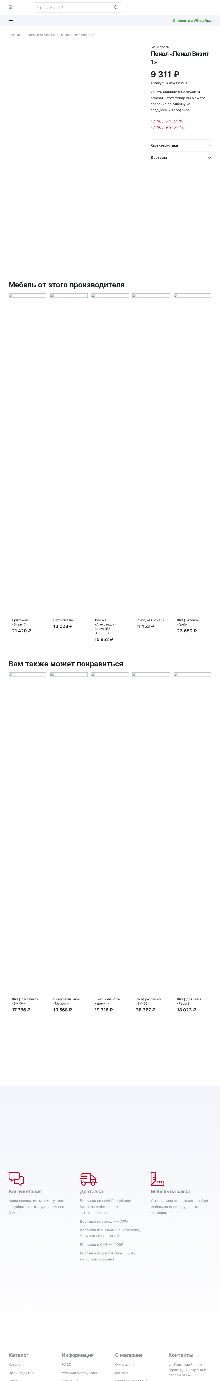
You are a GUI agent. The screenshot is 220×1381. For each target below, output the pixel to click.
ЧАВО (66, 1364)
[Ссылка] (19, 7)
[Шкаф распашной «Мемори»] (69, 675)
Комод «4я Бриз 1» (150, 620)
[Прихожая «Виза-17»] (27, 296)
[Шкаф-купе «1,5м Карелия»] (110, 675)
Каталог (15, 1364)
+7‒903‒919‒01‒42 (167, 127)
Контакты (123, 1373)
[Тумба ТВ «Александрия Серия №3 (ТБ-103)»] (110, 296)
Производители (22, 1373)
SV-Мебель (160, 47)
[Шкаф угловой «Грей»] (192, 296)
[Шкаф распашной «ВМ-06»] (151, 675)
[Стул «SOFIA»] (69, 296)
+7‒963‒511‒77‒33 (167, 121)
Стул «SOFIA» (63, 620)
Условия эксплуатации (81, 1373)
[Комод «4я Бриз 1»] (151, 296)
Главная (15, 35)
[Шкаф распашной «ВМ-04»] (27, 675)
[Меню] (11, 20)
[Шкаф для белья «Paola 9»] (192, 675)
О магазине (124, 1364)
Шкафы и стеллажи (40, 35)
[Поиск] (116, 7)
